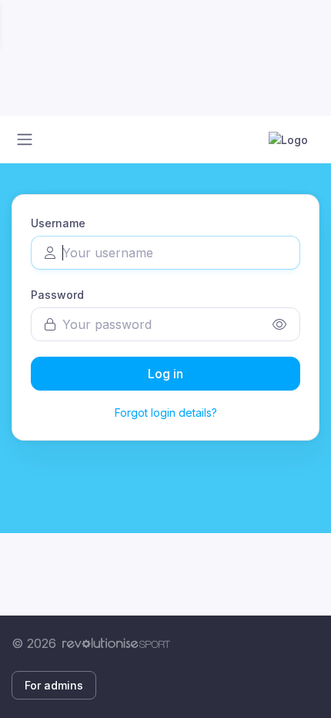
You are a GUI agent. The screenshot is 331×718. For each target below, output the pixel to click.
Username (58, 223)
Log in (165, 373)
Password (57, 294)
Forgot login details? (166, 412)
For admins (54, 685)
